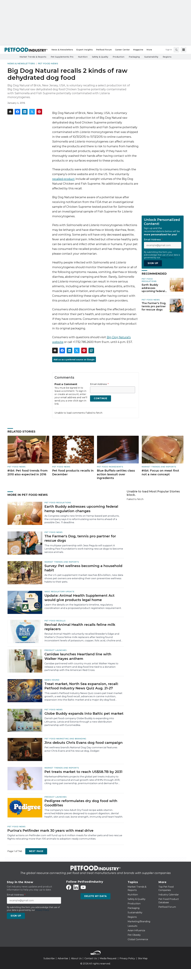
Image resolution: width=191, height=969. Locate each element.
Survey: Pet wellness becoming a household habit (83, 568)
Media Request (108, 958)
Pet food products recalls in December (73, 472)
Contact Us (90, 958)
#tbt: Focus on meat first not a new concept (160, 472)
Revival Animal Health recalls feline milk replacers (79, 627)
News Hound (51, 680)
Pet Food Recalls (54, 620)
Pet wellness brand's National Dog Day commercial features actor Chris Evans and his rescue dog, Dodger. (80, 749)
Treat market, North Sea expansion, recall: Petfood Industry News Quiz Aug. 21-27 (81, 686)
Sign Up (153, 263)
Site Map (143, 958)
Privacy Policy (127, 958)
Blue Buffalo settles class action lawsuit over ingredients (116, 474)
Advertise (63, 958)
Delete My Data (95, 896)
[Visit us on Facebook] (68, 887)
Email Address (99, 384)
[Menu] (183, 49)
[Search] (176, 49)
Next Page (36, 851)
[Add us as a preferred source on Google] (91, 350)
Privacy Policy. (168, 257)
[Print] (10, 111)
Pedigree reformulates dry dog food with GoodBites (80, 803)
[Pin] (39, 111)
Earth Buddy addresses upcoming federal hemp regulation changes (153, 288)
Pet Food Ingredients (110, 467)
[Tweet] (32, 111)
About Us (76, 958)
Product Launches (55, 650)
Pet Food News (48, 63)
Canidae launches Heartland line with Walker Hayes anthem (77, 656)
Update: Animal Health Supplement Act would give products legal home (79, 597)
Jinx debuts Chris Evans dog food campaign (83, 743)
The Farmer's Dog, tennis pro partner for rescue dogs (154, 306)
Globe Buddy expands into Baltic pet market (83, 713)
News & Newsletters (21, 63)
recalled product (63, 179)
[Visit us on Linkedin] (75, 887)
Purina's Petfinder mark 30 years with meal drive (50, 830)
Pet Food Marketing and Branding (65, 738)
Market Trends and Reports (159, 467)
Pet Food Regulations (149, 280)
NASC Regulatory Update (59, 591)
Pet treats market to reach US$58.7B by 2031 (83, 772)
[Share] (17, 111)
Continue (100, 398)
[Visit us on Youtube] (83, 887)
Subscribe (49, 958)
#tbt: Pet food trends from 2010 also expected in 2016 (27, 472)
